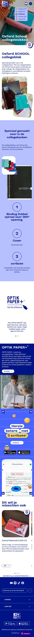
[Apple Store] (24, 452)
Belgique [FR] (22, 9)
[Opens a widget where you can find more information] (25, 633)
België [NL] (21, 11)
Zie (5, 566)
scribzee (15, 443)
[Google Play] (10, 452)
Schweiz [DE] (22, 16)
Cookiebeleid (20, 629)
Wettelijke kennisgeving (9, 629)
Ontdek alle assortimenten (15, 576)
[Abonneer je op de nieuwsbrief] (30, 590)
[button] (16, 573)
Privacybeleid (28, 629)
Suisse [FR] (21, 19)
